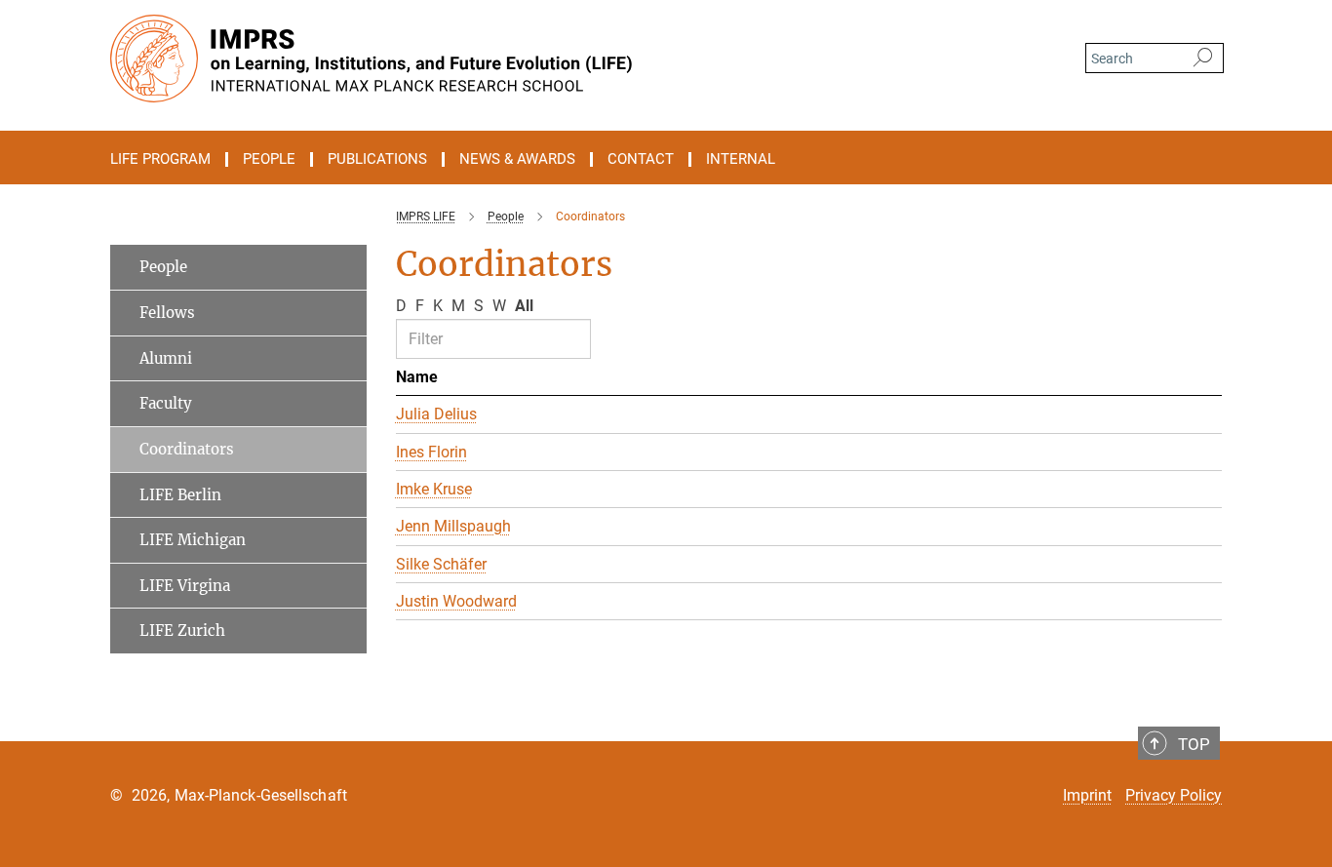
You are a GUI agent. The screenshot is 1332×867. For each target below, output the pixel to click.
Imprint (1087, 795)
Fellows (167, 312)
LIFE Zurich (182, 630)
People (163, 266)
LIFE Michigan (192, 540)
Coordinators (186, 449)
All (524, 305)
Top (1194, 744)
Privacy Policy (1173, 795)
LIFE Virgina (184, 585)
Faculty (165, 403)
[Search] (1203, 58)
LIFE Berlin (180, 495)
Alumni (165, 358)
